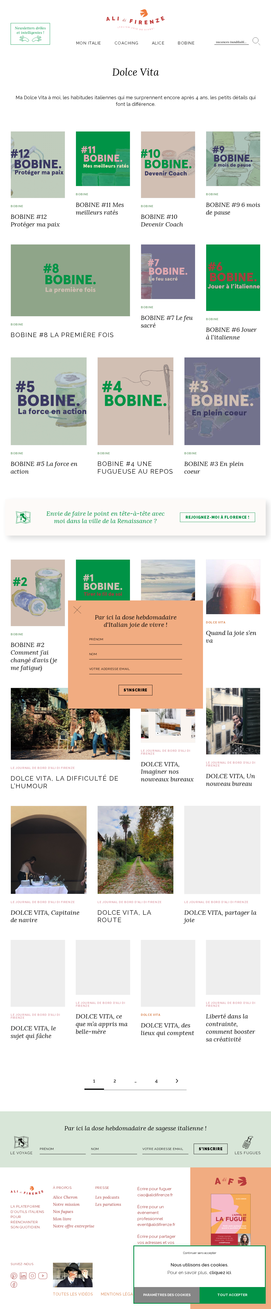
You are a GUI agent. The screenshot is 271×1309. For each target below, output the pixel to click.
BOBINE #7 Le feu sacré (167, 321)
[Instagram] (32, 1275)
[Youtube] (42, 1275)
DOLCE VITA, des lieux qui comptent (167, 1029)
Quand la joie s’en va (231, 637)
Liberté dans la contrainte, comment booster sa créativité (230, 1027)
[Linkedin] (23, 1275)
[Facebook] (14, 1284)
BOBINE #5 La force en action (44, 467)
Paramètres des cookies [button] (167, 1295)
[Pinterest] (14, 1275)
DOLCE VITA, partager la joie (220, 916)
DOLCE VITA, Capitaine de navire (45, 916)
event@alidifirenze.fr (156, 1224)
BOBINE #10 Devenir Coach (162, 220)
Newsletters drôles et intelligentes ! (30, 30)
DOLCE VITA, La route (124, 916)
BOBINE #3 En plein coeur (214, 467)
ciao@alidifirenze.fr (155, 1195)
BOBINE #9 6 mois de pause (233, 208)
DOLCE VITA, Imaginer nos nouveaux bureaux (167, 771)
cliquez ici (220, 1272)
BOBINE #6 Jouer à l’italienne (231, 333)
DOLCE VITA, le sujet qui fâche (33, 1032)
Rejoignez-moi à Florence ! (218, 517)
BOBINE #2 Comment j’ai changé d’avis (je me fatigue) (34, 656)
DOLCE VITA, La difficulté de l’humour (65, 782)
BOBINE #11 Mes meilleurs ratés (100, 208)
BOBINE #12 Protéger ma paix (35, 220)
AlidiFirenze (135, 19)
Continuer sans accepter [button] (199, 1253)
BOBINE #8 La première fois (62, 335)
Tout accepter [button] (232, 1295)
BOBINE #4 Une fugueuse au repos (135, 467)
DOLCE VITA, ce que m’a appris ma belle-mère (102, 1024)
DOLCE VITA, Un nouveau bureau (230, 780)
